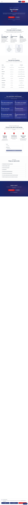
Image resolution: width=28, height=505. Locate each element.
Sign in (20, 1)
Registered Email (8, 147)
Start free (23, 1)
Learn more (14, 20)
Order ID (7, 144)
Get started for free (11, 17)
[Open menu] (26, 1)
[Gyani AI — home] (2, 1)
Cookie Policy (4, 501)
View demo (18, 17)
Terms (24, 500)
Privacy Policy (22, 500)
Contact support (15, 192)
